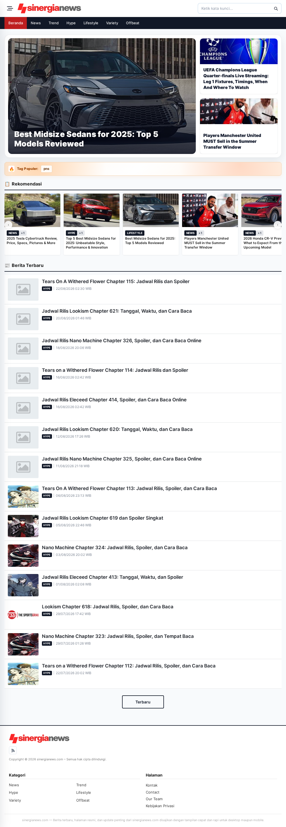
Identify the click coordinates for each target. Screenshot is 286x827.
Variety (112, 23)
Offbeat (132, 23)
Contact (152, 792)
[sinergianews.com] (49, 8)
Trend (54, 23)
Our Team (154, 799)
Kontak (152, 785)
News (36, 23)
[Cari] (275, 8)
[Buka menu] (9, 8)
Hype (71, 23)
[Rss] (13, 750)
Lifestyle (91, 23)
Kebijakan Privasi (160, 806)
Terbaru (143, 702)
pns (46, 169)
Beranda (15, 23)
